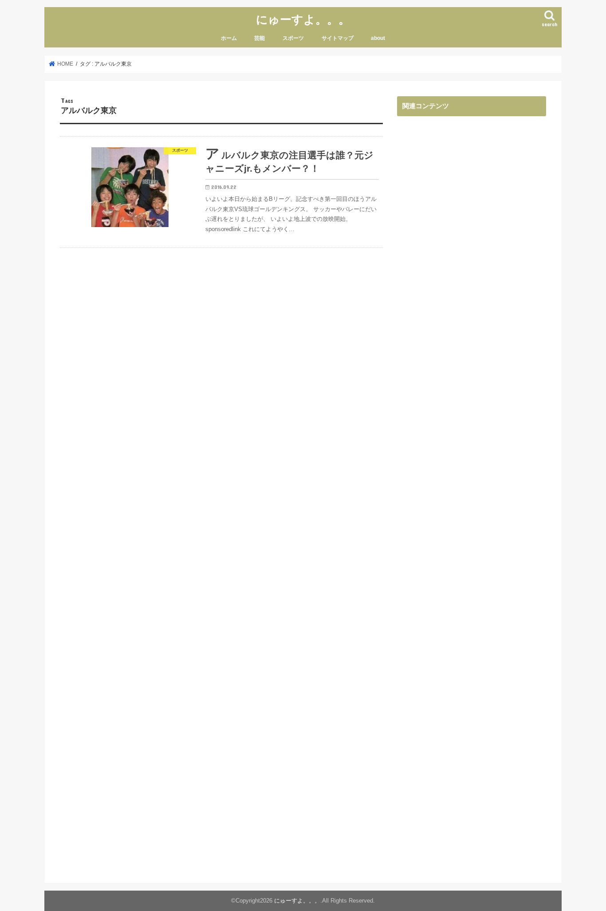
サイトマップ (338, 38)
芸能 (259, 38)
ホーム (229, 38)
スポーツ (293, 38)
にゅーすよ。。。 (303, 19)
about (378, 38)
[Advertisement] (471, 485)
